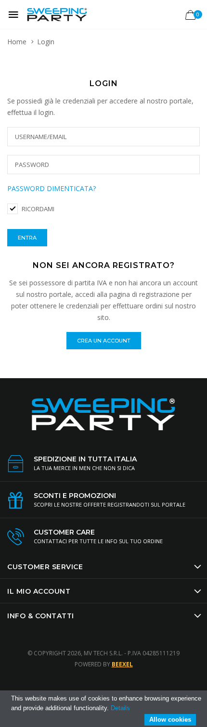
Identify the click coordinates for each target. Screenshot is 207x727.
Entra (27, 237)
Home (16, 41)
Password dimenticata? (51, 188)
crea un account (103, 340)
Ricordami (38, 208)
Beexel (122, 664)
